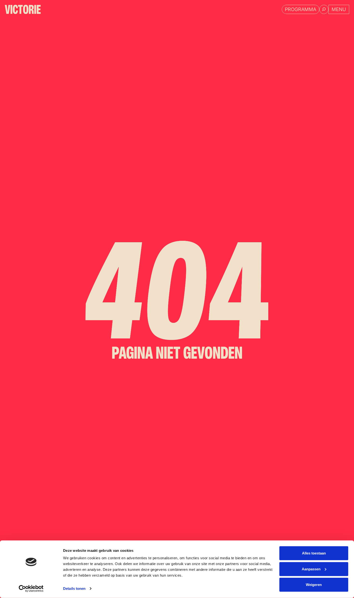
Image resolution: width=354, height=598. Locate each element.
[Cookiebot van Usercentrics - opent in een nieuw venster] (31, 588)
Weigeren (314, 585)
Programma (300, 9)
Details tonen (74, 588)
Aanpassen (311, 569)
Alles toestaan (314, 553)
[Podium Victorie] (23, 9)
